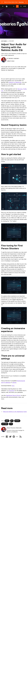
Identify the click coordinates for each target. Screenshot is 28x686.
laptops (14, 382)
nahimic (17, 420)
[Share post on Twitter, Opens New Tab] (10, 436)
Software (4, 41)
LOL (2, 90)
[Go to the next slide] (26, 2)
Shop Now (21, 2)
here (13, 385)
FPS (12, 420)
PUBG (24, 89)
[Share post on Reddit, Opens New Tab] (14, 436)
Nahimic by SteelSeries (15, 82)
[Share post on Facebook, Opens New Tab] (7, 436)
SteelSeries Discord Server (13, 395)
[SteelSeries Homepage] (7, 6)
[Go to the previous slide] (2, 2)
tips (11, 424)
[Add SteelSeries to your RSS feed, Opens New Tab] (20, 436)
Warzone (19, 89)
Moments (11, 390)
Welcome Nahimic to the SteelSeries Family (15, 411)
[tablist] (13, 6)
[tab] (13, 6)
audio (7, 420)
